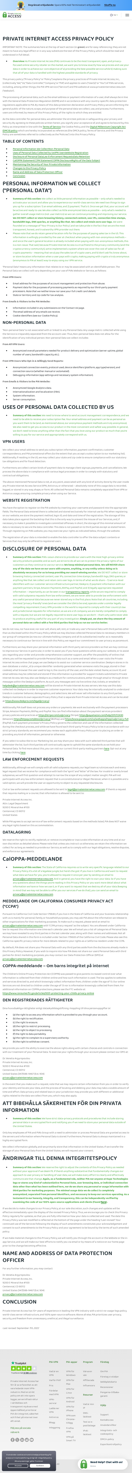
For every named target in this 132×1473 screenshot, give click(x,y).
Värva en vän (87, 1373)
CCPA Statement (43, 161)
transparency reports (77, 592)
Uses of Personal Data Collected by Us (33, 153)
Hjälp (103, 1405)
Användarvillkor (108, 1425)
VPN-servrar (53, 1402)
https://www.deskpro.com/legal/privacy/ (27, 701)
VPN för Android (70, 1400)
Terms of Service (52, 127)
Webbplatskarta (108, 1382)
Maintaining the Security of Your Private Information (42, 164)
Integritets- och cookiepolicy (108, 1432)
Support (104, 1415)
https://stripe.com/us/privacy (54, 715)
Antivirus (54, 1417)
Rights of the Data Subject (85, 161)
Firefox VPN (70, 1430)
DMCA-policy (107, 1439)
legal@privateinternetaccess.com (86, 789)
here (106, 749)
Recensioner (106, 1387)
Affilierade (88, 1380)
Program (88, 1362)
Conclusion (19, 176)
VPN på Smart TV (71, 1439)
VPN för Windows (70, 1373)
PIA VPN (53, 1362)
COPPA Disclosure (61, 161)
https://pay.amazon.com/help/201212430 (101, 715)
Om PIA (104, 1372)
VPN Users (59, 153)
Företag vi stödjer (109, 1377)
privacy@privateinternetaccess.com (33, 879)
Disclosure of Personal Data (28, 157)
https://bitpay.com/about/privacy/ (32, 719)
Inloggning (54, 1428)
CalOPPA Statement (23, 161)
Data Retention (81, 157)
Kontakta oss (106, 1420)
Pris (51, 1386)
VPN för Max (70, 1382)
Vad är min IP (88, 1406)
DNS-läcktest (87, 1415)
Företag (104, 1362)
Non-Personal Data (58, 149)
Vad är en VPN (54, 1373)
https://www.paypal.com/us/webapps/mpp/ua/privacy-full (96, 719)
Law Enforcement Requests (58, 157)
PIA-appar (71, 1362)
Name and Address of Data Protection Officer (38, 172)
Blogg (52, 1423)
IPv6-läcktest (87, 1433)
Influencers (89, 1386)
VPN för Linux (70, 1391)
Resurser (88, 1395)
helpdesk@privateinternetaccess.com (24, 686)
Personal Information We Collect (30, 149)
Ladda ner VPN (54, 1410)
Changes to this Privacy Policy (29, 168)
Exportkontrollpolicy (111, 1444)
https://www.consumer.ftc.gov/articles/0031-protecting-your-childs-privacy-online (48, 993)
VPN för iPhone (70, 1409)
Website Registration (76, 153)
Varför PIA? (55, 1380)
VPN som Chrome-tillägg (70, 1419)
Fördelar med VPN (54, 1393)
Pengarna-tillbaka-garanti (110, 1394)
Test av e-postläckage (89, 1424)
